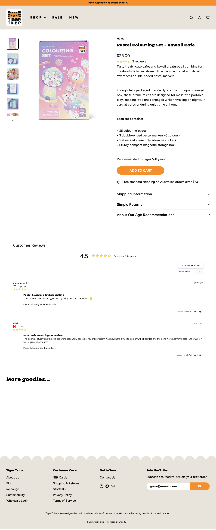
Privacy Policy (62, 495)
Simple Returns (129, 204)
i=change (12, 489)
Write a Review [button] (192, 265)
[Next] (12, 119)
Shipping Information (134, 194)
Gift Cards (60, 477)
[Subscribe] (200, 486)
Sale (57, 17)
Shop (36, 17)
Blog (9, 483)
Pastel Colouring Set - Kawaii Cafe (39, 304)
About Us (12, 477)
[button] (196, 311)
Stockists (59, 489)
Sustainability (15, 495)
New (74, 17)
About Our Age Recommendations (145, 215)
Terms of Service (64, 500)
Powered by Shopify (116, 522)
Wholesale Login (17, 500)
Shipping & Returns (66, 483)
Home (120, 38)
